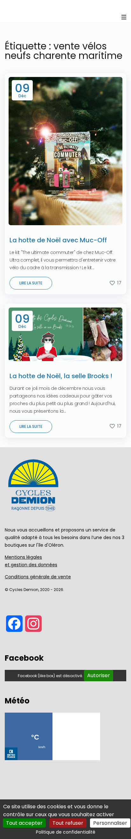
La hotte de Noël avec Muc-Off (58, 240)
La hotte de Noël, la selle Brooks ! (61, 376)
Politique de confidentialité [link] (65, 832)
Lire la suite (30, 283)
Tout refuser (67, 823)
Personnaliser (110, 823)
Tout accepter (24, 823)
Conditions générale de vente (38, 577)
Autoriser (98, 675)
